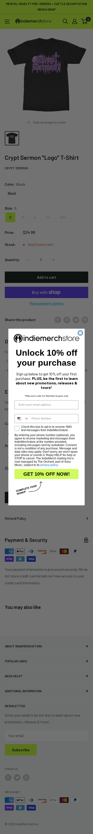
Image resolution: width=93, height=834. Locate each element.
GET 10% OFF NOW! (46, 474)
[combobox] (22, 418)
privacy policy (49, 465)
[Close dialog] (80, 333)
